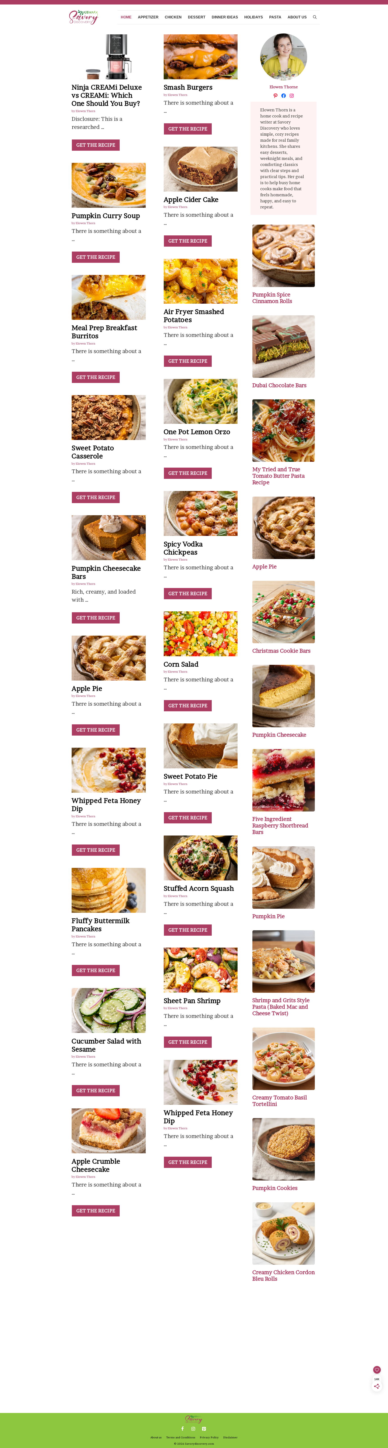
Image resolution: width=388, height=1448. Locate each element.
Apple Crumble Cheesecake (96, 1165)
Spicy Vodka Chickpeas (183, 548)
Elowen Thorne (284, 86)
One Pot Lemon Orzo (197, 432)
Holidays (253, 17)
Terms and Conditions (180, 1437)
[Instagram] (193, 1429)
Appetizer (148, 17)
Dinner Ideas (225, 17)
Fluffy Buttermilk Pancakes (101, 925)
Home (126, 17)
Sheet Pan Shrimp (192, 1001)
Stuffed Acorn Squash (199, 888)
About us (297, 17)
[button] (315, 17)
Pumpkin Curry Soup (106, 216)
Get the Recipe (95, 145)
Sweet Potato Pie (191, 776)
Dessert (196, 17)
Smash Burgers (188, 87)
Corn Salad (181, 664)
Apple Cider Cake (191, 199)
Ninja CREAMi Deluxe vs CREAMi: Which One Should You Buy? (107, 95)
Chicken (173, 17)
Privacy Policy (209, 1437)
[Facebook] (182, 1429)
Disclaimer (230, 1437)
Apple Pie (87, 688)
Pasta (275, 17)
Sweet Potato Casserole (93, 452)
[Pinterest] (203, 1429)
